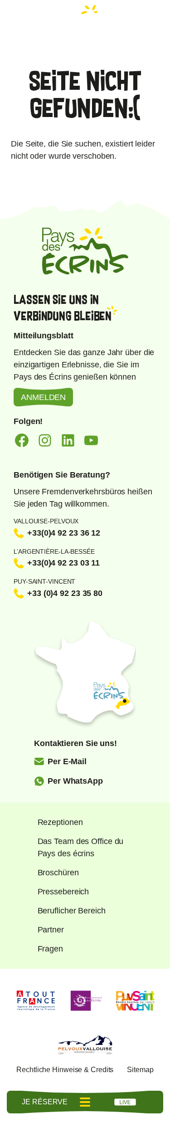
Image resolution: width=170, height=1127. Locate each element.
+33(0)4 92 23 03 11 (63, 562)
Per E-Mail (67, 761)
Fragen (50, 948)
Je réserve (45, 1102)
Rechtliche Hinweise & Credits (64, 1069)
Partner (51, 929)
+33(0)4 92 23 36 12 (63, 532)
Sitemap (140, 1069)
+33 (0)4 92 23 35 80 (64, 593)
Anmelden (43, 397)
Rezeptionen (60, 822)
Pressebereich (63, 891)
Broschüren (58, 872)
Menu (85, 1102)
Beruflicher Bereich (72, 910)
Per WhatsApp (75, 780)
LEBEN (125, 1102)
